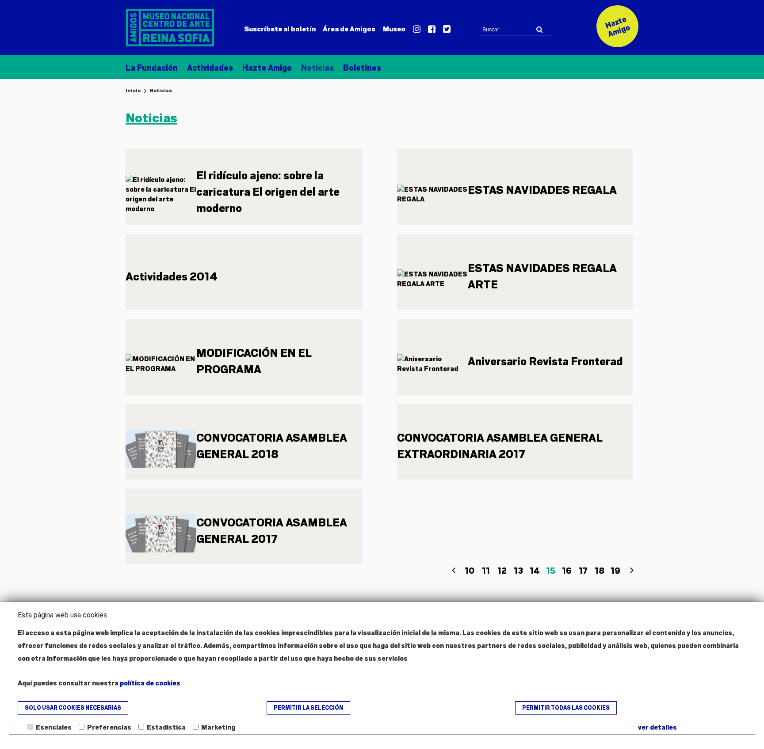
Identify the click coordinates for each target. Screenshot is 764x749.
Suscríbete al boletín (280, 29)
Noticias (317, 67)
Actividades (210, 67)
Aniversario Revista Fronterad (545, 361)
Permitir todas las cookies (566, 708)
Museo (394, 29)
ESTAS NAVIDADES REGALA (542, 190)
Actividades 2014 (172, 276)
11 (486, 570)
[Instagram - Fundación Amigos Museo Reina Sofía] (416, 29)
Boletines (362, 67)
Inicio (133, 90)
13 (518, 570)
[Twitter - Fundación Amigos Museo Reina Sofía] (447, 29)
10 (469, 570)
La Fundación (152, 67)
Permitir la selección (308, 708)
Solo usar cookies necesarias (73, 708)
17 (583, 570)
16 (567, 570)
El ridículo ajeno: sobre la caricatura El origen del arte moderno (268, 192)
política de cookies (150, 683)
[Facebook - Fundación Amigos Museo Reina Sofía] (431, 29)
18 (599, 570)
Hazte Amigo (267, 67)
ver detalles (657, 727)
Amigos (349, 29)
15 (550, 570)
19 (615, 570)
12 (502, 570)
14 (535, 570)
